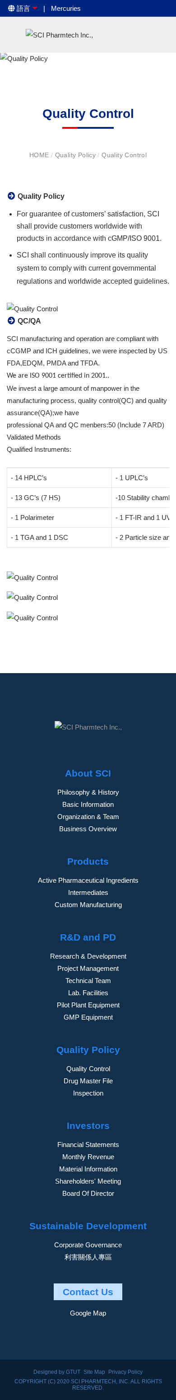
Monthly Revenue (88, 1157)
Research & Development (88, 956)
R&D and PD (88, 937)
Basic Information (88, 804)
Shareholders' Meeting (88, 1181)
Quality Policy (76, 155)
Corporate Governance (88, 1245)
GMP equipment (88, 1017)
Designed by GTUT (56, 1372)
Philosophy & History (88, 792)
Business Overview (88, 829)
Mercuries (66, 8)
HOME (40, 155)
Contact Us (88, 1292)
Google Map (88, 1313)
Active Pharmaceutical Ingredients (88, 880)
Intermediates (88, 892)
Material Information (88, 1169)
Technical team (88, 980)
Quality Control (124, 155)
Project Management (88, 968)
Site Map (94, 1372)
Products (88, 861)
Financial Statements (88, 1144)
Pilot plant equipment (88, 1005)
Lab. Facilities (88, 993)
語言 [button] (22, 8)
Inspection (88, 1093)
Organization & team (88, 816)
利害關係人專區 (88, 1257)
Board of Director (88, 1193)
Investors (88, 1125)
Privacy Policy (125, 1372)
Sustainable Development (88, 1226)
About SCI (88, 773)
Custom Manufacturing (88, 904)
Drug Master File (88, 1081)
